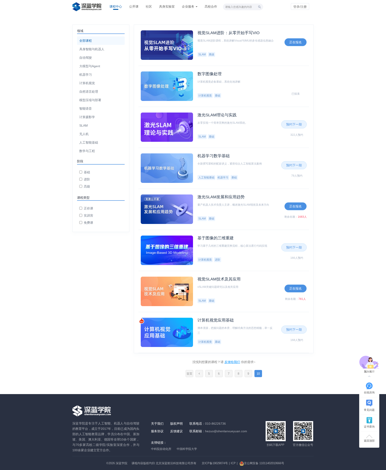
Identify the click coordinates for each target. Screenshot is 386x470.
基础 (87, 172)
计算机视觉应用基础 (215, 320)
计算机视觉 (87, 83)
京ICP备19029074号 (215, 463)
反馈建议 (176, 431)
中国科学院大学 (187, 449)
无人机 (84, 134)
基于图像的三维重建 (215, 238)
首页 (189, 373)
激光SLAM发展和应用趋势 (221, 197)
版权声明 (176, 423)
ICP (233, 463)
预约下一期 (294, 124)
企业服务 (188, 6)
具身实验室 (167, 6)
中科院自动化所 (161, 449)
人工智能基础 (88, 142)
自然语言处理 (88, 91)
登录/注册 (300, 6)
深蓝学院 (121, 463)
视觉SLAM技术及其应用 (219, 279)
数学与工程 (87, 151)
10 (258, 373)
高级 (87, 186)
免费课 (88, 222)
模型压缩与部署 (90, 100)
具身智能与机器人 (91, 49)
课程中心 (115, 6)
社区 (149, 6)
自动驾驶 (85, 57)
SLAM (83, 125)
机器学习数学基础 (213, 156)
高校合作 (211, 6)
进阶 (87, 179)
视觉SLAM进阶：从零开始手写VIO (228, 33)
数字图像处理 (209, 74)
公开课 (133, 6)
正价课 (88, 208)
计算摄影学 (87, 117)
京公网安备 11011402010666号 (264, 463)
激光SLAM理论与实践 (217, 115)
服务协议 (157, 431)
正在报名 (295, 42)
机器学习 (85, 74)
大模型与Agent (89, 66)
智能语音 (85, 108)
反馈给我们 (232, 362)
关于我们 (157, 423)
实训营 (88, 215)
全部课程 (85, 40)
